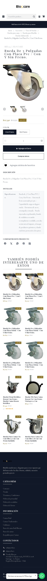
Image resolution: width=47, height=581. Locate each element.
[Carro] (43, 16)
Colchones (6, 525)
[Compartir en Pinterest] (23, 243)
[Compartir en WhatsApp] (17, 243)
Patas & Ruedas (31, 31)
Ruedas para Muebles (30, 33)
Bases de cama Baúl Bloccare (12, 528)
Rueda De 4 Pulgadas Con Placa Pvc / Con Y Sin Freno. (33, 296)
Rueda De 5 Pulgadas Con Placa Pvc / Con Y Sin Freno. (11, 296)
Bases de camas (8, 532)
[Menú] (3, 16)
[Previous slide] (5, 109)
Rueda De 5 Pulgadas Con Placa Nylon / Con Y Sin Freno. (12, 330)
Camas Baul (7, 518)
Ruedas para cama (13, 33)
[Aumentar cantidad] (42, 141)
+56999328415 (10, 548)
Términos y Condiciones (11, 495)
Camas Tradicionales (10, 521)
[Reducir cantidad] (5, 141)
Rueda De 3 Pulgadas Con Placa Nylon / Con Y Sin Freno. (34, 364)
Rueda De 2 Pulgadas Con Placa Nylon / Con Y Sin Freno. (34, 330)
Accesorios (18, 31)
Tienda (5, 492)
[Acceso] (39, 16)
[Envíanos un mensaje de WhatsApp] (42, 576)
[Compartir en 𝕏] (11, 243)
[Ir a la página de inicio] (23, 7)
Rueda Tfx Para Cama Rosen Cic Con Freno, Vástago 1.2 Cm (34, 399)
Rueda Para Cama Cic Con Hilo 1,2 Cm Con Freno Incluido (12, 438)
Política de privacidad (10, 499)
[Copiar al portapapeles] (30, 243)
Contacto (6, 489)
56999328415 (10, 551)
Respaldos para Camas (11, 535)
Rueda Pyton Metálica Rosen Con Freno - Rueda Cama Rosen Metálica (11, 400)
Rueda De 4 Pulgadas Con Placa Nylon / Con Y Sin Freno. (12, 364)
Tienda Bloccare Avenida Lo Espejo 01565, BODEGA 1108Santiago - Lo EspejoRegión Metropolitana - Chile (20, 557)
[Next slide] (42, 109)
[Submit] (34, 16)
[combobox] (21, 16)
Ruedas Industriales (22, 36)
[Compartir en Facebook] (5, 243)
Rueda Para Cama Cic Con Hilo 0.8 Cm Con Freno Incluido (34, 438)
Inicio (10, 31)
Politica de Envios (9, 505)
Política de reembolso (10, 502)
